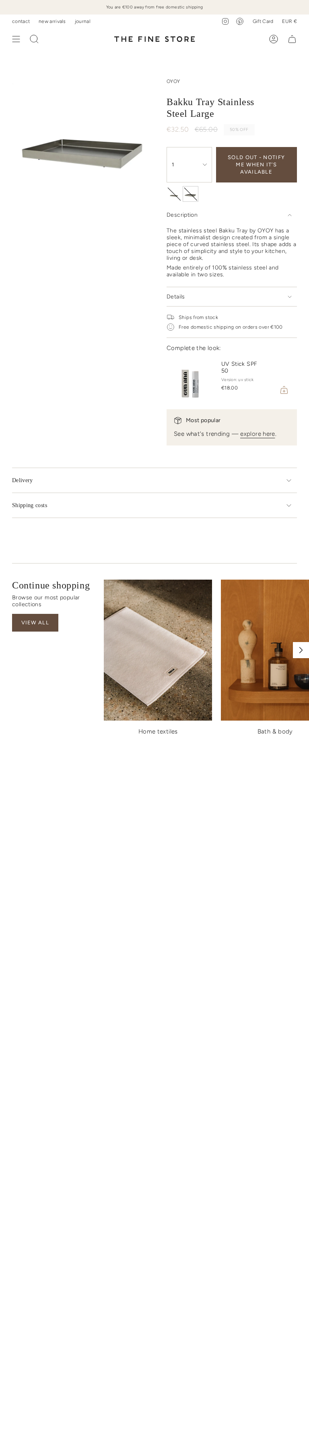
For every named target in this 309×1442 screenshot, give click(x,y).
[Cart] (292, 39)
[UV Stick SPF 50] (191, 378)
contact (21, 21)
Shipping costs (29, 505)
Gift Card (263, 21)
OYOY (173, 81)
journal (83, 21)
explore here (257, 433)
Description (182, 214)
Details (176, 296)
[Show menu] (16, 39)
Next (301, 650)
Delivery (22, 480)
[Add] (284, 389)
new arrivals (52, 21)
